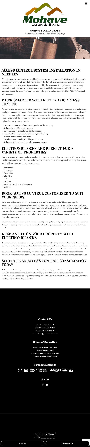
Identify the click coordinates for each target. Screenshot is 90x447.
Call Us (22, 443)
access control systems (58, 85)
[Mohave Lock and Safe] (45, 15)
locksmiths (32, 273)
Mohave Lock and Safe (45, 30)
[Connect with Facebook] (43, 385)
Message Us (67, 443)
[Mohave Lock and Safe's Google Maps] (47, 385)
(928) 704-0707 (48, 331)
